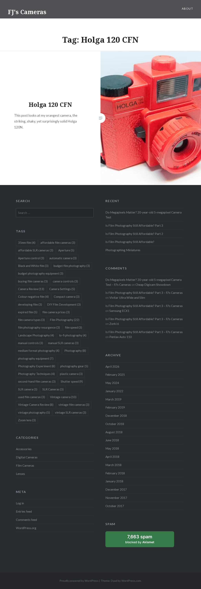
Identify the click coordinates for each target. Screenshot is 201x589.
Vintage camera (63, 397)
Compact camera (66, 296)
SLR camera (27, 389)
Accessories (24, 449)
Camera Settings (62, 289)
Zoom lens (27, 420)
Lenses (20, 473)
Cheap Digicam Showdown (153, 284)
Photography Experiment (36, 366)
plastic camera (71, 374)
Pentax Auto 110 (120, 337)
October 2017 (114, 506)
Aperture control (31, 258)
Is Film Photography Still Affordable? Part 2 (134, 233)
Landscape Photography (36, 335)
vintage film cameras (73, 404)
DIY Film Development (64, 304)
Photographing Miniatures (122, 250)
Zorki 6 (114, 323)
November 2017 (116, 497)
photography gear (74, 366)
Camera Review (31, 289)
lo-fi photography (72, 335)
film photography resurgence (39, 327)
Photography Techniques (36, 374)
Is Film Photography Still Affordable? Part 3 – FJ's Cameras (144, 292)
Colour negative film (33, 296)
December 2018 (116, 415)
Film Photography (64, 320)
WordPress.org (26, 528)
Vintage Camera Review (35, 404)
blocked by (144, 540)
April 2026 (112, 366)
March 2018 (113, 465)
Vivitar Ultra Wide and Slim (127, 297)
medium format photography (38, 350)
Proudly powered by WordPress (79, 580)
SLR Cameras (53, 389)
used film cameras (31, 397)
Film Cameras (25, 465)
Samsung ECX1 (119, 310)
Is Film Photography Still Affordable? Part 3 (134, 225)
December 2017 (116, 489)
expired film (27, 312)
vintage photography (34, 412)
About (187, 8)
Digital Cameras (26, 457)
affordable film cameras (57, 242)
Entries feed (24, 511)
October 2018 (114, 424)
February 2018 (115, 473)
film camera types (31, 320)
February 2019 (115, 407)
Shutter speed (72, 381)
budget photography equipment (40, 273)
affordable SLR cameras (35, 250)
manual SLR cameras (63, 343)
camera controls (65, 281)
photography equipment (35, 358)
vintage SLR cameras (70, 412)
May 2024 (112, 383)
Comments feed (26, 519)
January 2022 (114, 391)
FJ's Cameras (27, 12)
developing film (30, 304)
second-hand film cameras (37, 381)
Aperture (66, 250)
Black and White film (33, 265)
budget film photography (72, 265)
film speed (73, 327)
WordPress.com (131, 580)
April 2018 (112, 456)
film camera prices (56, 312)
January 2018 (114, 481)
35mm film (26, 242)
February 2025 (115, 374)
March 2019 (113, 399)
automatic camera (63, 258)
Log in (20, 503)
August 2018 (113, 432)
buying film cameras (33, 281)
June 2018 (112, 440)
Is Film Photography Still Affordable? (129, 242)
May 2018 (112, 448)
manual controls (30, 343)
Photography (75, 350)
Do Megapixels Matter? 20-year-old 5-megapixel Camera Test (143, 215)
